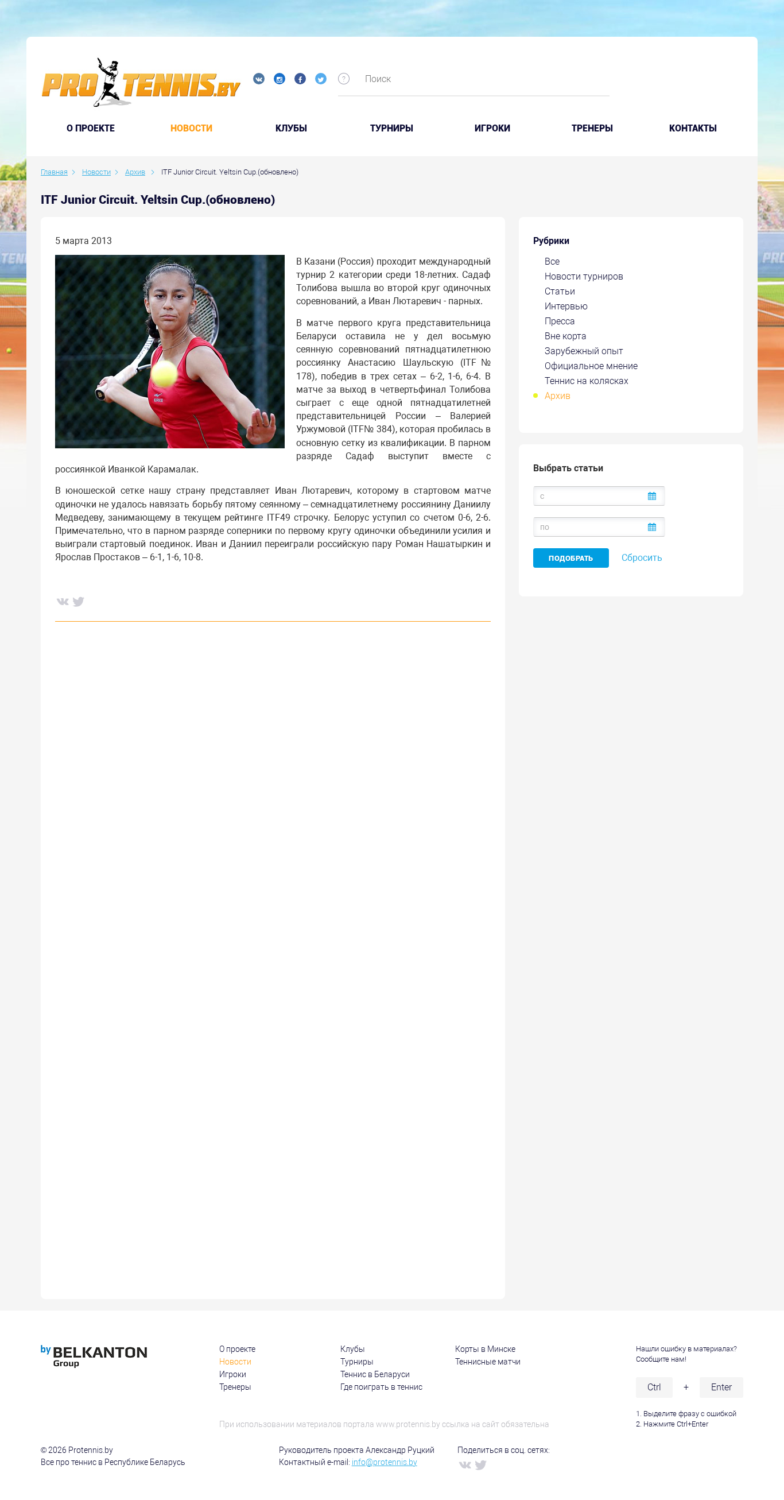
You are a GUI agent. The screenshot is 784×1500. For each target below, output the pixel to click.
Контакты (693, 128)
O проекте (91, 128)
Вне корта (566, 336)
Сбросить (642, 557)
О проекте (237, 1349)
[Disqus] (273, 804)
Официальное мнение (591, 366)
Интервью (566, 306)
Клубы (291, 128)
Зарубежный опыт (584, 351)
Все (552, 261)
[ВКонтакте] (62, 601)
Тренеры (592, 128)
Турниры (391, 128)
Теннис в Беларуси (375, 1374)
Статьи (560, 291)
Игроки (492, 128)
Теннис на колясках (586, 380)
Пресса (560, 321)
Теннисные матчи (488, 1361)
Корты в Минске (485, 1349)
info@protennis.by (384, 1462)
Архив (557, 395)
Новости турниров (584, 276)
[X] (78, 601)
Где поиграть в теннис (381, 1387)
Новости (191, 128)
